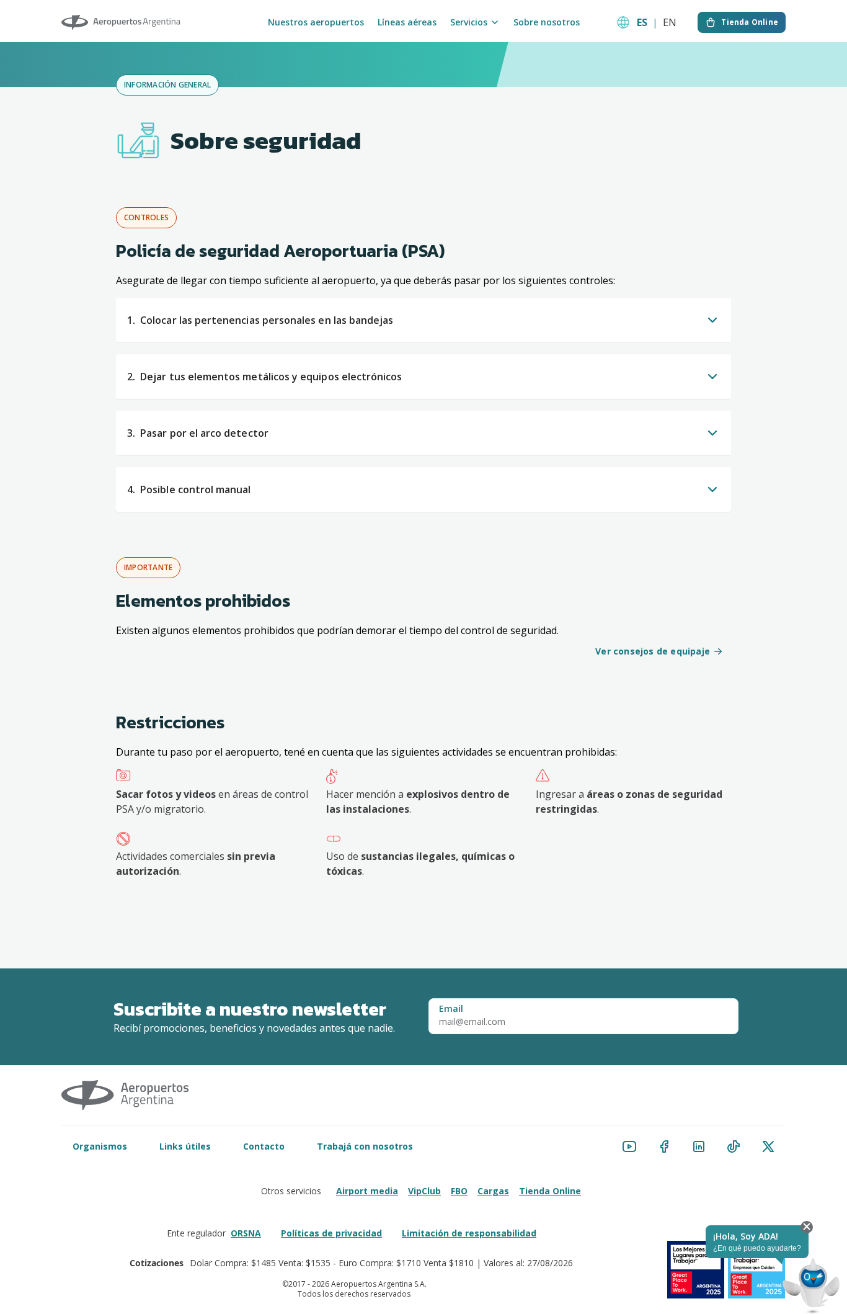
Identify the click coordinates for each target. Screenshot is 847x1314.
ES (642, 22)
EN (669, 22)
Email (451, 1008)
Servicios (468, 22)
